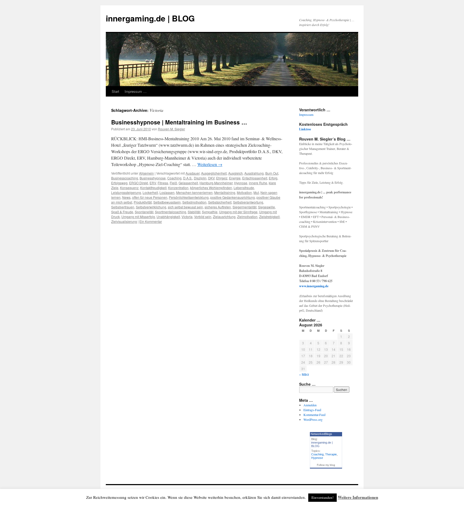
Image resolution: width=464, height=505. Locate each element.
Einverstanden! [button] (322, 497)
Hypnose (240, 182)
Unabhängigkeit (168, 216)
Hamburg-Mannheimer (216, 182)
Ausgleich (235, 173)
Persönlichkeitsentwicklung (189, 197)
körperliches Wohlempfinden (211, 187)
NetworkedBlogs (321, 434)
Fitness (163, 182)
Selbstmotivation (194, 202)
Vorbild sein (202, 216)
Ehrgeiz (221, 178)
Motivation (244, 192)
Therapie (331, 454)
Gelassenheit (188, 182)
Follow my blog (326, 464)
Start (115, 91)
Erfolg (273, 178)
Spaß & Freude (122, 211)
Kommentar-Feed (314, 414)
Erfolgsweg (119, 182)
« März (304, 374)
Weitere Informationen (358, 497)
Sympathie (210, 211)
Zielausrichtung (224, 216)
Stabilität (194, 211)
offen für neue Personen (149, 197)
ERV (153, 182)
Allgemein (146, 173)
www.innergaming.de (313, 286)
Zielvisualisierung (124, 221)
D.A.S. (187, 178)
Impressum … (136, 91)
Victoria (187, 216)
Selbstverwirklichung (151, 207)
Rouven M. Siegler (171, 129)
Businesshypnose (153, 178)
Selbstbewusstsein (167, 202)
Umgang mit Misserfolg (138, 216)
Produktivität (143, 202)
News (126, 197)
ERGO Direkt (138, 182)
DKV (211, 178)
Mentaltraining (224, 192)
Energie (235, 178)
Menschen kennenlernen (194, 192)
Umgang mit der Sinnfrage (238, 211)
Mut (256, 192)
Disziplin (200, 178)
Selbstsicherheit (219, 202)
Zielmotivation (247, 216)
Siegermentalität (244, 207)
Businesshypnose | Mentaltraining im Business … (179, 122)
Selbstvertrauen (122, 207)
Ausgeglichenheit (214, 173)
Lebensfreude (244, 187)
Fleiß (173, 182)
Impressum (306, 114)
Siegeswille (266, 207)
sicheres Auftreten (218, 207)
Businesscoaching (124, 178)
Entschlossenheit (254, 178)
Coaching (174, 178)
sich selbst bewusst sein (185, 207)
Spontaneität (144, 211)
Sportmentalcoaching (170, 211)
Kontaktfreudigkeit (153, 187)
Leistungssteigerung (126, 192)
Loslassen (167, 192)
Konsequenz (129, 187)
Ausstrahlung (254, 173)
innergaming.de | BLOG (150, 18)
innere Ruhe (258, 182)
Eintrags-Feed (312, 410)
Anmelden (310, 405)
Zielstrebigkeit (269, 216)
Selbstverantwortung (248, 202)
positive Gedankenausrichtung (232, 197)
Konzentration (178, 187)
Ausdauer (193, 173)
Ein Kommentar (150, 221)
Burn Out (271, 173)
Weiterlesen (209, 164)
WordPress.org (312, 419)
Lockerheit (150, 192)
